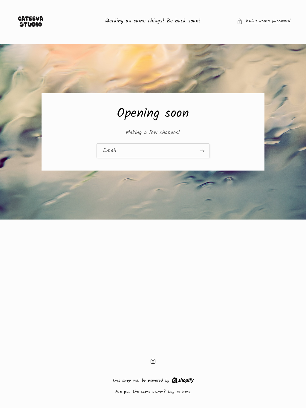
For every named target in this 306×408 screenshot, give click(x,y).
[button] (263, 21)
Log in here (179, 392)
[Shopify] (183, 380)
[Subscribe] (202, 150)
